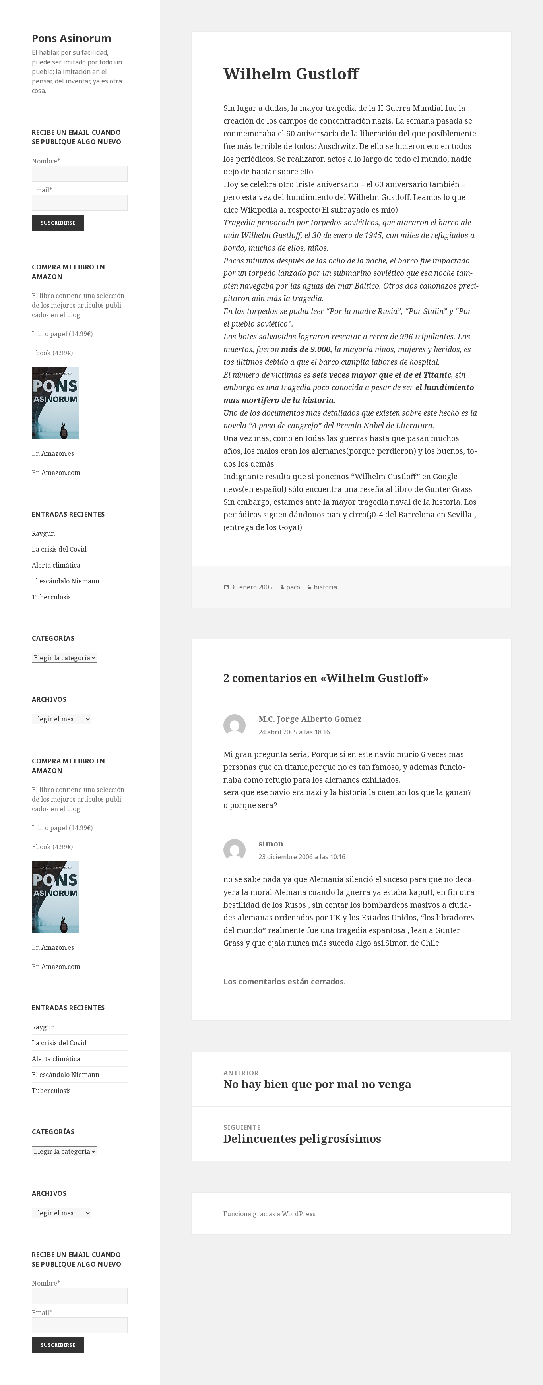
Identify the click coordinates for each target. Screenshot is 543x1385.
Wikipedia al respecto (279, 210)
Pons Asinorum (71, 38)
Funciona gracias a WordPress (269, 1213)
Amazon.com (60, 472)
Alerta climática (56, 565)
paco (293, 587)
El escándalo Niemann (65, 581)
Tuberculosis (51, 597)
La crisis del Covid (59, 549)
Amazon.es (57, 453)
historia (325, 587)
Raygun (43, 533)
